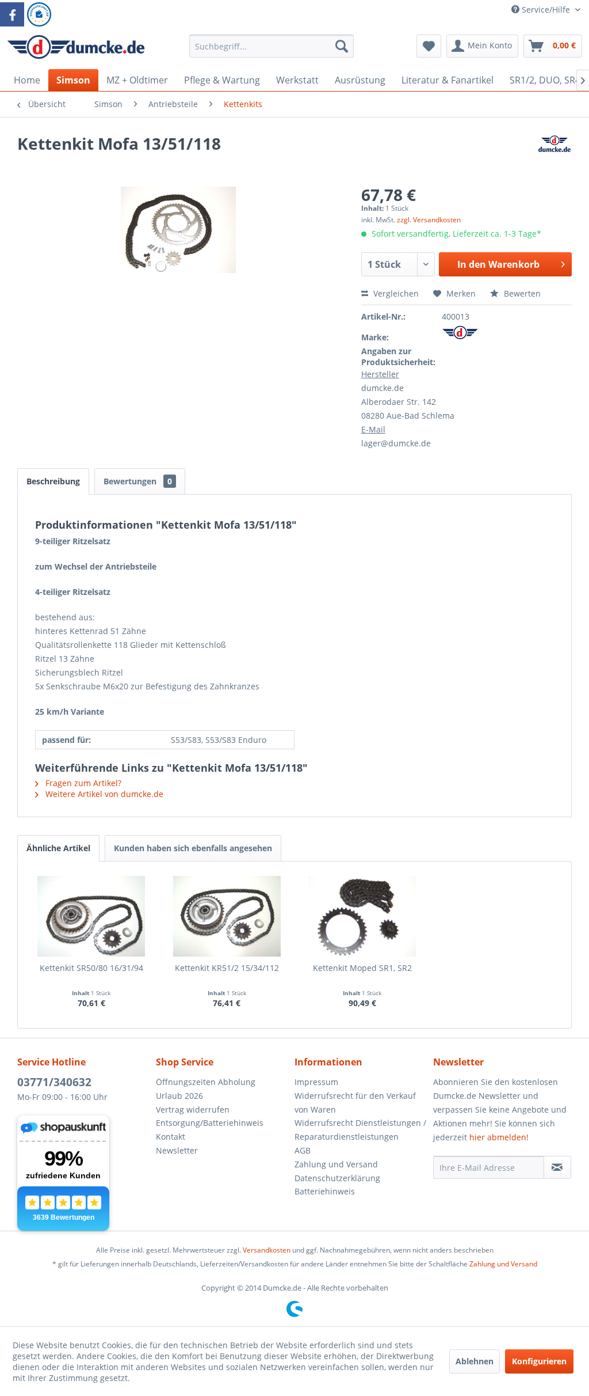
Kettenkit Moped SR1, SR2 (362, 967)
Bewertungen (138, 481)
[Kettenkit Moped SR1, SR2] (362, 916)
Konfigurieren (539, 1361)
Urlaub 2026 (179, 1095)
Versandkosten (266, 1250)
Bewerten (521, 293)
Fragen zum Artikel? (82, 782)
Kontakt (170, 1136)
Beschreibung (53, 481)
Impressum (316, 1081)
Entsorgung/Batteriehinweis (209, 1122)
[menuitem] (271, 52)
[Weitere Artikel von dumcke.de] (554, 155)
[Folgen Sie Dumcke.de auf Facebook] (12, 14)
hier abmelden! (499, 1137)
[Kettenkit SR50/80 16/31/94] (91, 916)
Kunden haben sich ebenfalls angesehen (193, 848)
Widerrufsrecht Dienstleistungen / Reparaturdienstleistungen (360, 1129)
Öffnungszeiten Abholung (205, 1081)
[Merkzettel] (428, 46)
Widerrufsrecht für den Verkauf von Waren (355, 1102)
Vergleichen (395, 293)
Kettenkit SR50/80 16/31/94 (91, 967)
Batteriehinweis (324, 1191)
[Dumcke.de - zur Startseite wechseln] (76, 49)
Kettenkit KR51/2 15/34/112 (227, 967)
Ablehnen (475, 1361)
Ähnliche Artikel (58, 848)
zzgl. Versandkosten (429, 220)
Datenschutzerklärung (337, 1178)
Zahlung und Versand (336, 1164)
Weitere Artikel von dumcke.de (103, 793)
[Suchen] (342, 46)
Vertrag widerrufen (193, 1109)
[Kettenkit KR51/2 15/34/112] (227, 916)
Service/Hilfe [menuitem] (545, 9)
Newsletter (177, 1150)
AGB (302, 1150)
